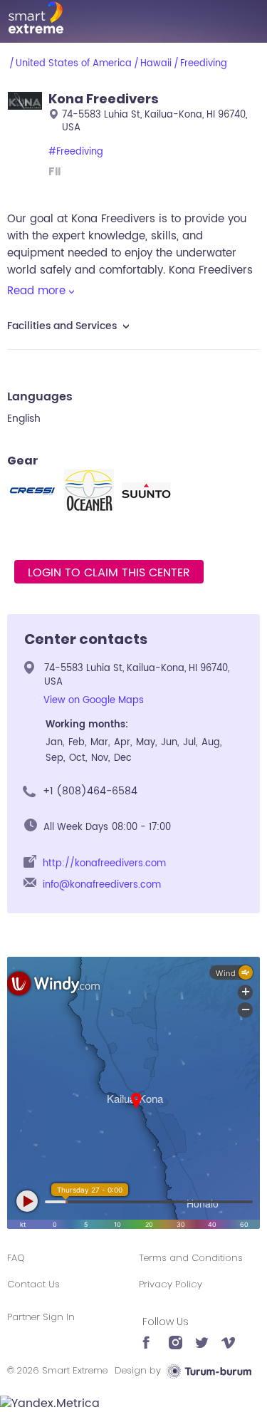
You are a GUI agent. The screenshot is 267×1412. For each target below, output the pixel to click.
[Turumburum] (209, 1370)
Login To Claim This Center (109, 573)
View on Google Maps (93, 700)
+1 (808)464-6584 (90, 791)
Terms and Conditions (191, 1258)
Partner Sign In (41, 1317)
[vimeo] (228, 1336)
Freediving (203, 63)
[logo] (133, 17)
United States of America (74, 63)
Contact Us (33, 1284)
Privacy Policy (170, 1284)
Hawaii (156, 63)
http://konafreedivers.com (104, 863)
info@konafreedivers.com (102, 885)
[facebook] (149, 1336)
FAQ (16, 1258)
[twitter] (202, 1336)
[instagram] (175, 1336)
